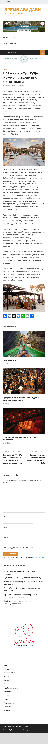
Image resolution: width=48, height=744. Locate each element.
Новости (7, 692)
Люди (6, 684)
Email (6, 527)
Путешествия (9, 703)
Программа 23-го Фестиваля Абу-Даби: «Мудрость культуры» (21, 398)
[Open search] (42, 52)
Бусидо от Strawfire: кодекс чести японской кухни (24, 578)
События (7, 707)
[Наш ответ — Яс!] (24, 358)
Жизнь (6, 669)
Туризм (5, 69)
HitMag (25, 730)
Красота (7, 676)
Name (6, 517)
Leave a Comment (18, 85)
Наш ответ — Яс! (10, 360)
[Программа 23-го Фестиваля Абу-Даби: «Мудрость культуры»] (24, 395)
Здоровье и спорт (11, 673)
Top (5, 665)
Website (6, 537)
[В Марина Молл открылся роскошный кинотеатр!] (24, 435)
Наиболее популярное (13, 688)
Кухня (6, 680)
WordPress (15, 730)
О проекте (8, 695)
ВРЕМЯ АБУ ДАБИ (22, 9)
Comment (7, 487)
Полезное (8, 699)
